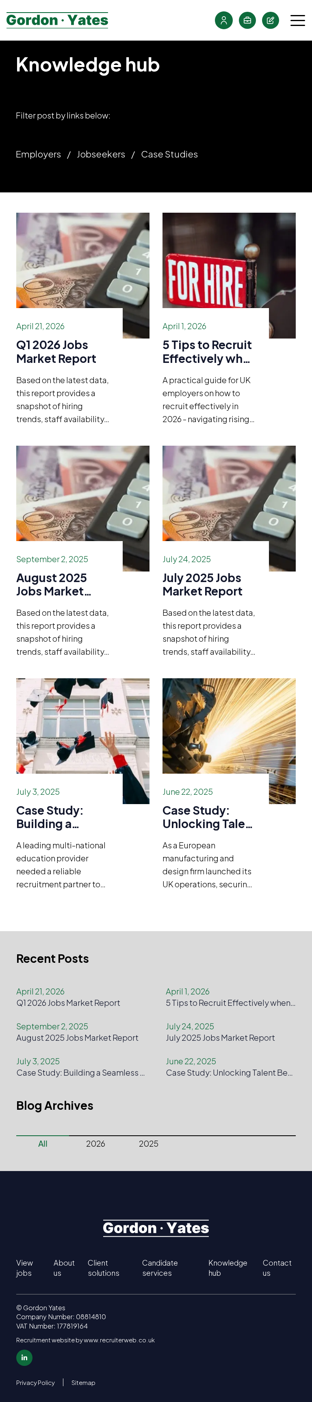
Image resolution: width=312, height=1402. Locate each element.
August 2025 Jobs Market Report (51, 584)
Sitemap (83, 1382)
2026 (95, 1143)
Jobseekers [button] (101, 154)
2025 (148, 1143)
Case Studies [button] (169, 154)
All (43, 1143)
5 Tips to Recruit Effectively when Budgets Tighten (209, 351)
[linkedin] (24, 1358)
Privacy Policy (35, 1382)
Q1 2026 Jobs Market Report (56, 351)
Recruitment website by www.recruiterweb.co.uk (85, 1340)
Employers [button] (38, 154)
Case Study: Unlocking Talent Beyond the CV (209, 816)
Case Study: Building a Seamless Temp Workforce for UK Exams (59, 816)
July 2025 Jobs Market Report (202, 584)
